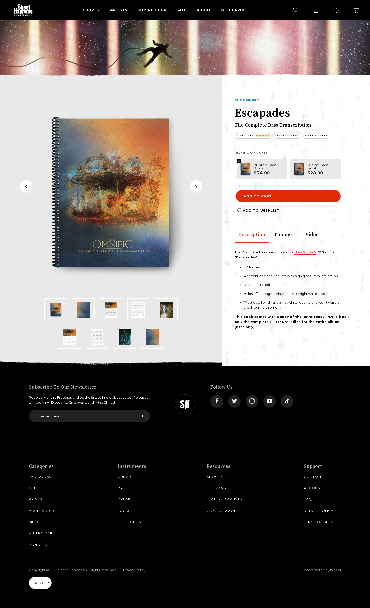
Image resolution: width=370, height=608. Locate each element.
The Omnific (247, 100)
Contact (313, 477)
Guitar (124, 477)
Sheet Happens (71, 570)
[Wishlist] (336, 10)
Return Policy (319, 511)
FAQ (308, 499)
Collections (131, 522)
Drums (125, 499)
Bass (123, 488)
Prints (35, 499)
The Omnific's (305, 252)
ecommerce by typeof (322, 570)
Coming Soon (221, 511)
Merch (36, 522)
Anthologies (42, 533)
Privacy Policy (134, 570)
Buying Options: (251, 152)
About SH (216, 477)
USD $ (39, 583)
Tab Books (40, 477)
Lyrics (124, 511)
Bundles (38, 545)
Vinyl (34, 488)
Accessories (42, 511)
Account (313, 488)
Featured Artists (224, 499)
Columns (216, 488)
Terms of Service (322, 522)
